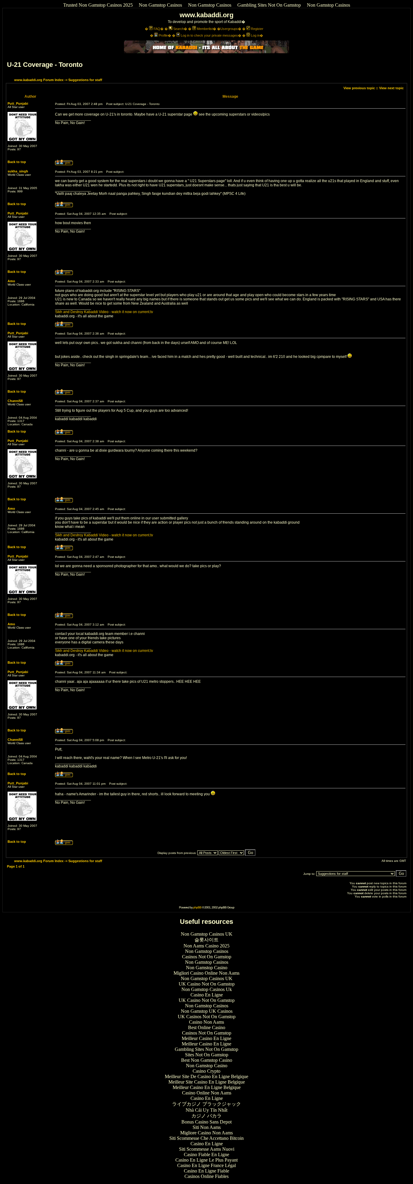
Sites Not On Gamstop (206, 1054)
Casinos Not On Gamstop (206, 956)
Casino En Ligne (206, 994)
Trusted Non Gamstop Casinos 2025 (98, 5)
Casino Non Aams (206, 1022)
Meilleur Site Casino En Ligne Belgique (206, 1081)
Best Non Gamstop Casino (206, 1060)
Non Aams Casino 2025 (206, 945)
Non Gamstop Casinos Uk (206, 989)
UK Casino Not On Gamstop (207, 983)
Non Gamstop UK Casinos (207, 1011)
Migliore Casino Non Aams (206, 1132)
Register (257, 29)
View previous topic (359, 88)
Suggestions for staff (85, 80)
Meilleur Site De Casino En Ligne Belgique (206, 1076)
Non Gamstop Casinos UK (207, 934)
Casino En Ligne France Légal (206, 1165)
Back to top (17, 162)
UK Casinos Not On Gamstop (207, 1016)
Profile (163, 35)
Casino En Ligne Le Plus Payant (206, 1160)
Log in (255, 35)
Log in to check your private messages (209, 35)
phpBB (197, 907)
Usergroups (229, 29)
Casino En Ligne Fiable (206, 1170)
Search (178, 29)
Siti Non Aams (207, 1127)
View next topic (391, 88)
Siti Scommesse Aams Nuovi (206, 1149)
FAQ (157, 29)
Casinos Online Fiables (206, 1176)
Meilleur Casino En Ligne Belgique (207, 1087)
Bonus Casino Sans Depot (206, 1121)
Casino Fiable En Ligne (206, 1154)
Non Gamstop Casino (206, 967)
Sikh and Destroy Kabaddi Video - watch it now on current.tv (104, 312)
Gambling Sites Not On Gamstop (269, 5)
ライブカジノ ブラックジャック (206, 1104)
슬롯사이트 (206, 939)
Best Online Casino (206, 1027)
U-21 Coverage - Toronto (45, 64)
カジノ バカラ (206, 1115)
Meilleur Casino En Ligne (206, 1038)
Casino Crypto (206, 1071)
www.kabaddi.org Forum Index (38, 80)
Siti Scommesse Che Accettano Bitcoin (206, 1138)
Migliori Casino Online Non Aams (206, 973)
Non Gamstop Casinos (160, 5)
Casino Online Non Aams (206, 1092)
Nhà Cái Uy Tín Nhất (206, 1110)
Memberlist (205, 29)
